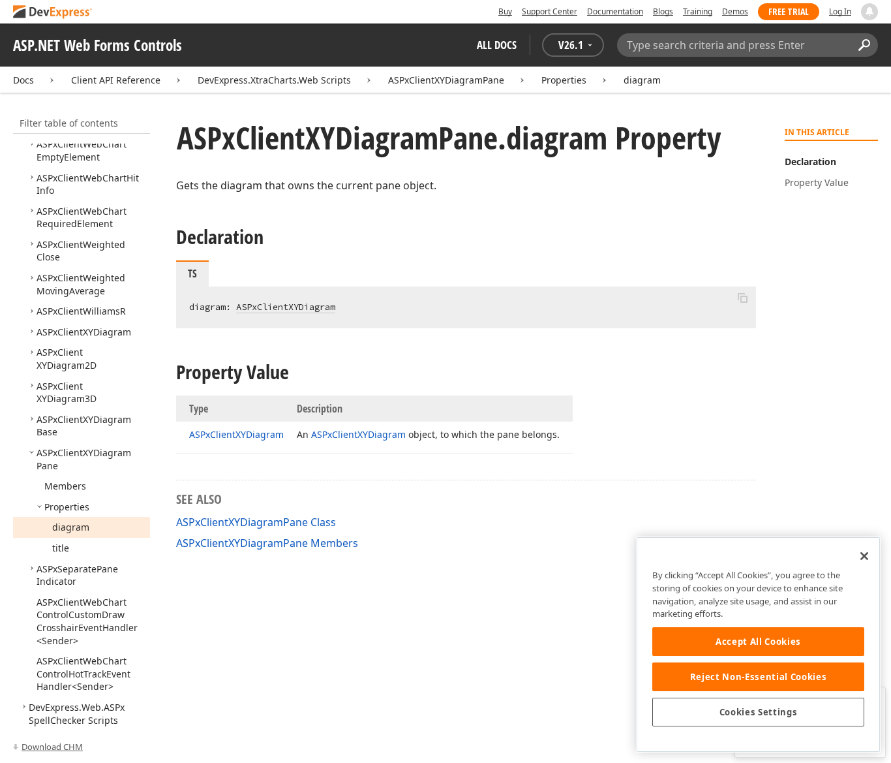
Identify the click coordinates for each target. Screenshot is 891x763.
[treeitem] (82, 150)
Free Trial (788, 11)
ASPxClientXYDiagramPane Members (267, 543)
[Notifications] (869, 11)
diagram (642, 80)
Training (697, 11)
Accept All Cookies (758, 641)
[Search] (864, 45)
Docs (23, 80)
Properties (563, 80)
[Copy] (742, 297)
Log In (840, 11)
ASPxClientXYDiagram (285, 307)
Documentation (615, 11)
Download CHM (52, 747)
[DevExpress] (53, 12)
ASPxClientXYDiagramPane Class (256, 522)
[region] (758, 645)
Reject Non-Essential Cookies (758, 677)
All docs (497, 44)
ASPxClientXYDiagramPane (446, 80)
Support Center (549, 11)
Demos (735, 11)
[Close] (864, 556)
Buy (505, 11)
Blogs (663, 11)
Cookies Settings (758, 712)
